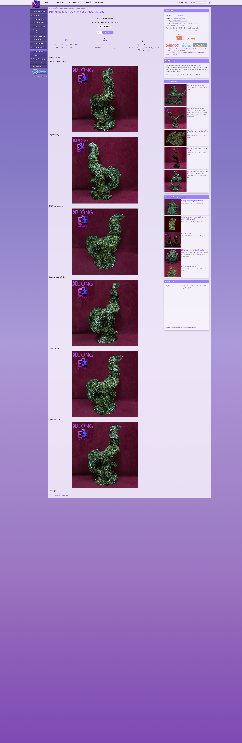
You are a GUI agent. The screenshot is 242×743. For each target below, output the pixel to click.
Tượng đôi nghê (186, 233)
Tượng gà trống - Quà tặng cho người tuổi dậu (76, 11)
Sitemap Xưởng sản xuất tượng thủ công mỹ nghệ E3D (181, 327)
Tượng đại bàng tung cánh (196, 108)
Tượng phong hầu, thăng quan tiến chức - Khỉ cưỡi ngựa (197, 172)
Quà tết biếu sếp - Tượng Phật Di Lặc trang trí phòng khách (193, 218)
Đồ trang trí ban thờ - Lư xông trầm (192, 250)
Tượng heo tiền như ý (188, 266)
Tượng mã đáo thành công (196, 85)
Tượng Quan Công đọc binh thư (192, 201)
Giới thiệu (60, 2)
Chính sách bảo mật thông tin (39, 76)
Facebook (99, 2)
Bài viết (88, 2)
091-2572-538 (189, 2)
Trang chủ (47, 2)
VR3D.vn (199, 75)
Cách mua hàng (74, 2)
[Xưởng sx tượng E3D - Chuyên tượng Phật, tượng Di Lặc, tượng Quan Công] (36, 4)
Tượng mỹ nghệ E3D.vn (186, 288)
